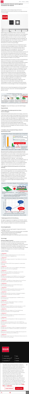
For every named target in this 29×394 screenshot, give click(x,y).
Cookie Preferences (9, 388)
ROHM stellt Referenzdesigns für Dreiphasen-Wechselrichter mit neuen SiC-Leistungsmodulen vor (13, 315)
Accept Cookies (19, 388)
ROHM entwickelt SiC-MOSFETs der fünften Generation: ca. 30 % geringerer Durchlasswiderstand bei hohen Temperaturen (13, 307)
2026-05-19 (4, 296)
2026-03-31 (4, 308)
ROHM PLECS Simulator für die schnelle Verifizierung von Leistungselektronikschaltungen (12, 285)
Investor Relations (6, 358)
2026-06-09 (4, 274)
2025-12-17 (4, 334)
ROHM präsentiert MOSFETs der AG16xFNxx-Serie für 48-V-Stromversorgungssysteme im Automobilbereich (13, 272)
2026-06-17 (4, 270)
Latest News (4, 251)
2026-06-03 (4, 279)
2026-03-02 (4, 317)
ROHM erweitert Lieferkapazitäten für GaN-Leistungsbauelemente (14, 318)
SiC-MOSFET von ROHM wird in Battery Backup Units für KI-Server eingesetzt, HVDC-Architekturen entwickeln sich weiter (14, 281)
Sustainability (6, 360)
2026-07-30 (4, 257)
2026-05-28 (4, 283)
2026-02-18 (4, 320)
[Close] (26, 364)
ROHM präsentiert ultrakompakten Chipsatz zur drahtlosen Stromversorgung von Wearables (12, 302)
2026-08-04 (4, 253)
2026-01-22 (4, 330)
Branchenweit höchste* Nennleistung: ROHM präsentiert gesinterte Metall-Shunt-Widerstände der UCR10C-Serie (14, 332)
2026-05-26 (4, 287)
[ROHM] (2, 2)
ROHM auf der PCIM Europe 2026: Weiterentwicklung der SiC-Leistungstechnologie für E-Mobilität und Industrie (13, 289)
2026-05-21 (4, 291)
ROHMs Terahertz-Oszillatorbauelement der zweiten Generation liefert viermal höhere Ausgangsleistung (13, 255)
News (20, 1)
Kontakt (27, 1)
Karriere (23, 1)
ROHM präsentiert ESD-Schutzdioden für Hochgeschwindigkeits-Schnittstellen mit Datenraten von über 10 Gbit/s (13, 294)
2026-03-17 (4, 313)
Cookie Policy (9, 385)
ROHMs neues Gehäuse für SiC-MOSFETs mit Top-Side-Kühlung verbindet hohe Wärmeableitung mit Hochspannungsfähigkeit (13, 277)
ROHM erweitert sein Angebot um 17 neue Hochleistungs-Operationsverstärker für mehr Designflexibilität (12, 311)
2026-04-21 (4, 304)
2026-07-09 (4, 266)
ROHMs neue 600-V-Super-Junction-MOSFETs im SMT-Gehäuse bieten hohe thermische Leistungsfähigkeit (13, 268)
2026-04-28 (4, 300)
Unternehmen (6, 356)
